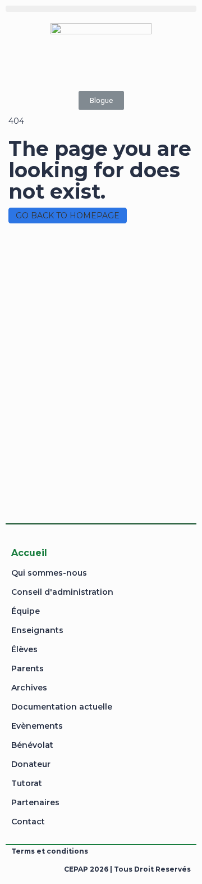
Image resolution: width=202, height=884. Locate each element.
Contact (28, 821)
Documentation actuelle (61, 707)
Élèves (24, 649)
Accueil (29, 553)
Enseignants (37, 630)
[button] (101, 9)
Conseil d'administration (62, 592)
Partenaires (35, 802)
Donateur (30, 764)
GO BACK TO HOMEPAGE (68, 215)
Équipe (25, 611)
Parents (27, 668)
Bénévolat (32, 745)
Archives (29, 688)
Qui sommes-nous (49, 573)
